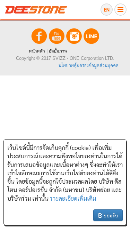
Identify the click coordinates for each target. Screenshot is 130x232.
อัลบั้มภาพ (58, 51)
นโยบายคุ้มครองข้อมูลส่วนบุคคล (89, 65)
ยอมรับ (110, 215)
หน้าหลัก (37, 51)
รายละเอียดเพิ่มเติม (73, 198)
